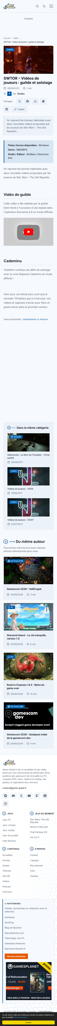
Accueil (7, 38)
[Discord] (13, 796)
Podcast (6, 886)
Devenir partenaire (16, 956)
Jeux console (9, 825)
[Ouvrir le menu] (51, 6)
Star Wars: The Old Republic (39, 821)
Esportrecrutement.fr (15, 948)
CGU (32, 870)
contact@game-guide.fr (14, 788)
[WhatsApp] (35, 101)
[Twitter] (20, 101)
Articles (6, 860)
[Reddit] (7, 109)
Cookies (34, 876)
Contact (34, 855)
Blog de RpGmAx (13, 927)
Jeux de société (10, 835)
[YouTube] (29, 796)
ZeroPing (9, 922)
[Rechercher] (37, 6)
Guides (5, 865)
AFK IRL (6, 876)
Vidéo (15, 38)
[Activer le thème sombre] (44, 6)
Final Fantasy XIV (38, 832)
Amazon (44, 319)
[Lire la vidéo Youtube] (28, 232)
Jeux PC (6, 819)
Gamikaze (10, 917)
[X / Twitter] (21, 796)
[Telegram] (43, 101)
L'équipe (34, 860)
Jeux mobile (8, 830)
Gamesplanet (29, 319)
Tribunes (6, 870)
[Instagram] (5, 804)
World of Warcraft (39, 827)
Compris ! (28, 1022)
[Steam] (5, 796)
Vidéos (5, 881)
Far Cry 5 (34, 837)
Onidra (20, 93)
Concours (7, 891)
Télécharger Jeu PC (14, 938)
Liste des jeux (9, 840)
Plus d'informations (21, 1017)
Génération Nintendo (15, 943)
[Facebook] (27, 101)
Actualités (7, 855)
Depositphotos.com (14, 933)
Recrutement (36, 865)
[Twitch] (37, 796)
